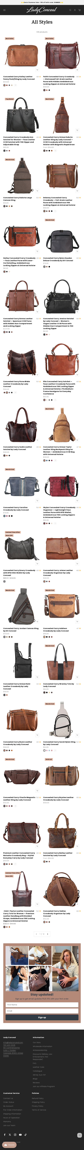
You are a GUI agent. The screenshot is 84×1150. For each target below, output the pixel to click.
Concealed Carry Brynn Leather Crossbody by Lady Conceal (17, 743)
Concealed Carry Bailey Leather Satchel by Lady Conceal (57, 854)
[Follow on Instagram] (15, 1134)
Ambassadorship (40, 1050)
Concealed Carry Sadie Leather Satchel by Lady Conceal (17, 448)
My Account (8, 1106)
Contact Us (8, 1098)
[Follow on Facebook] (4, 1134)
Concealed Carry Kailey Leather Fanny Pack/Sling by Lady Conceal (19, 77)
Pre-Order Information (12, 1110)
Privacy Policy (37, 1106)
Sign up (42, 1017)
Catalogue (37, 1071)
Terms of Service (39, 1110)
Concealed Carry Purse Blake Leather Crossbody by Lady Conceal (16, 384)
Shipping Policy (38, 1102)
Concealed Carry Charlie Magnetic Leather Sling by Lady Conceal (19, 798)
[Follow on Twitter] (10, 1134)
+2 (55, 150)
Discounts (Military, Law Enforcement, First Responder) (42, 1057)
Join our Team (9, 1125)
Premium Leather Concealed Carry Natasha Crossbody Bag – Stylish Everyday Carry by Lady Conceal (19, 855)
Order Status (8, 1102)
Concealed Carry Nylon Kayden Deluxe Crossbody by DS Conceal (58, 259)
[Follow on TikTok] (25, 1134)
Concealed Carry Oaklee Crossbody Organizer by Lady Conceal (56, 913)
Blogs (35, 1079)
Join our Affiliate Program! (44, 1086)
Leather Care (38, 1067)
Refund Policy (37, 1098)
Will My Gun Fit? (39, 1075)
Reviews (36, 1082)
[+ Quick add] (37, 70)
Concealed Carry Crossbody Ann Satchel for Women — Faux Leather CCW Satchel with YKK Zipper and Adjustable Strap (19, 141)
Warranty (7, 1121)
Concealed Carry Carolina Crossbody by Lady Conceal (16, 508)
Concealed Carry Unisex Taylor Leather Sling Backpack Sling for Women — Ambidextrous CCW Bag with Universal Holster (59, 451)
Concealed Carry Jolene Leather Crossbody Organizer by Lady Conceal (58, 572)
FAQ (34, 1063)
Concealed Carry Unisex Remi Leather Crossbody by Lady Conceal (16, 686)
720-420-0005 (9, 1045)
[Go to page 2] (47, 934)
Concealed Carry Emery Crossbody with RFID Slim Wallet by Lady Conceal (19, 572)
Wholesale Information (42, 1046)
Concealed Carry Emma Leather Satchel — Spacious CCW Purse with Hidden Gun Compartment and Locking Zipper (18, 322)
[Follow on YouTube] (20, 1134)
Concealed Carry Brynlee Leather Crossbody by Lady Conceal (58, 798)
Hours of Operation (11, 1118)
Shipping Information (12, 1114)
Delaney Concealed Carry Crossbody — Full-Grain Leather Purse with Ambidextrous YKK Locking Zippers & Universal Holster (59, 201)
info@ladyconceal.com (13, 1042)
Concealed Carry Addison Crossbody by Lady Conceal (56, 629)
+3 (15, 85)
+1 (55, 211)
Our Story (37, 1042)
